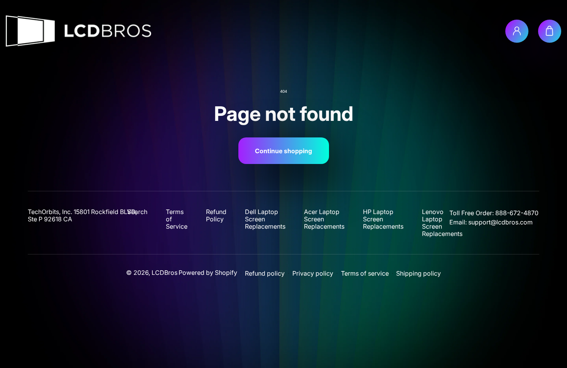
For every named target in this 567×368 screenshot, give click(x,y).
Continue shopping (283, 151)
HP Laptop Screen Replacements (383, 219)
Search (137, 212)
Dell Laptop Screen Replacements (265, 219)
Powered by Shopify (208, 272)
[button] (549, 31)
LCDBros (164, 272)
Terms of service (365, 273)
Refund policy (265, 273)
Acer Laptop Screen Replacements (324, 219)
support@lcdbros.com (500, 222)
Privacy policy (312, 273)
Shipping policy (418, 273)
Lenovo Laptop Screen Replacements (442, 223)
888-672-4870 (516, 213)
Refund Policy (216, 215)
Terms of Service (176, 219)
